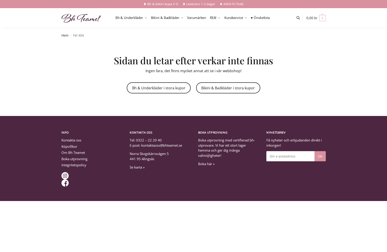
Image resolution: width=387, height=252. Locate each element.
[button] (316, 18)
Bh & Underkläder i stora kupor (158, 88)
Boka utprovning (74, 159)
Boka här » (206, 164)
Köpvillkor (69, 146)
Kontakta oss (71, 140)
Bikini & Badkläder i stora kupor (228, 88)
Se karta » (137, 167)
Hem (64, 35)
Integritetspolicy (73, 165)
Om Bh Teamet (73, 152)
